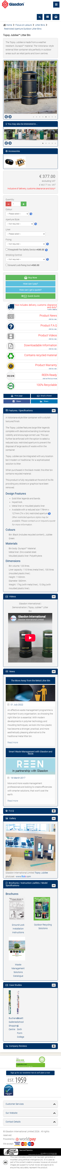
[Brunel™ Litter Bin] (9, 134)
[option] (30, 87)
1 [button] (33, 116)
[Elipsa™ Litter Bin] (52, 134)
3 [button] (39, 116)
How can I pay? (30, 283)
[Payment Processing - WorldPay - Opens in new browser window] (25, 1139)
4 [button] (42, 116)
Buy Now (32, 277)
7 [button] (52, 116)
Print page (18, 396)
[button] (55, 17)
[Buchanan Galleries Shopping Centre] (10, 1002)
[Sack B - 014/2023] (20, 161)
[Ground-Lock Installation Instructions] (18, 909)
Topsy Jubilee (41, 872)
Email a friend (45, 396)
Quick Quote (33, 296)
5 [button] (46, 116)
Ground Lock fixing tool (23, 265)
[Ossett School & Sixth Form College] (18, 1002)
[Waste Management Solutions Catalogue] (18, 948)
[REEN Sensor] (9, 161)
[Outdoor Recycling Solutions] (43, 908)
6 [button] (49, 116)
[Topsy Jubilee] (30, 847)
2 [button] (36, 116)
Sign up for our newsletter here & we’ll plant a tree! (30, 1073)
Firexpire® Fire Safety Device (26, 249)
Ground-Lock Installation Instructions (18, 929)
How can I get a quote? (30, 290)
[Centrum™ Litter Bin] (20, 134)
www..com (23, 876)
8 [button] (55, 116)
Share (18, 401)
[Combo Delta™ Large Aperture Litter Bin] (31, 134)
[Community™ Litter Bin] (41, 134)
